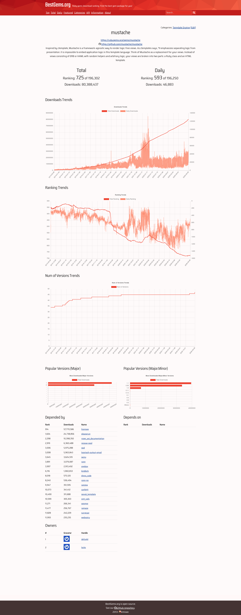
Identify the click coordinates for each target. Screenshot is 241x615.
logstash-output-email (91, 452)
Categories (79, 13)
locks (83, 547)
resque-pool (86, 443)
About (108, 13)
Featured (68, 13)
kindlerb (85, 471)
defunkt (84, 539)
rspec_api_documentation (92, 438)
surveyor (85, 513)
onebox (84, 466)
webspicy (85, 517)
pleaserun (85, 434)
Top (47, 13)
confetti (84, 489)
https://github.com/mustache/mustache (121, 44)
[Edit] (193, 27)
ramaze (84, 508)
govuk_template (88, 494)
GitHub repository (125, 608)
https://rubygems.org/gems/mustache (120, 40)
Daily (59, 13)
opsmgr (84, 503)
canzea (84, 485)
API (88, 13)
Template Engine (181, 27)
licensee (85, 429)
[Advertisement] (120, 577)
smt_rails (85, 499)
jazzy (83, 457)
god (83, 448)
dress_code (86, 475)
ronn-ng (84, 480)
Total (53, 13)
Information (97, 13)
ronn (83, 462)
